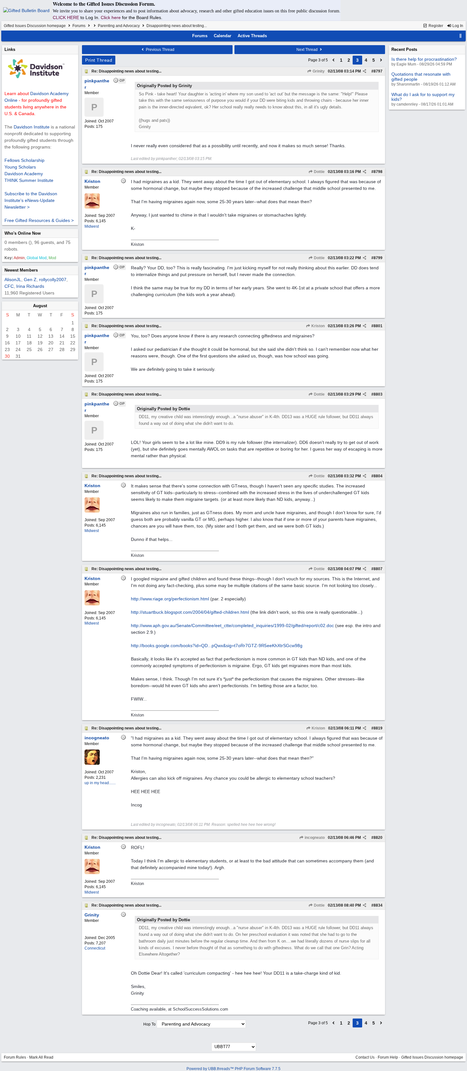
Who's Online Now (22, 233)
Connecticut (95, 948)
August (40, 305)
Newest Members (21, 270)
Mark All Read (41, 1057)
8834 (378, 905)
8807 (378, 569)
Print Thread (98, 60)
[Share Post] (364, 71)
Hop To (149, 1024)
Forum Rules (15, 1057)
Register (435, 26)
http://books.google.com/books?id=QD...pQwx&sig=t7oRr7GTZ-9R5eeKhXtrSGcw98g (216, 645)
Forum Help (388, 1057)
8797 (378, 71)
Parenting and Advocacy (119, 26)
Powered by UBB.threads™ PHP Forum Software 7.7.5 (233, 1069)
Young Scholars (20, 166)
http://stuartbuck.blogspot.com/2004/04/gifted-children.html (190, 612)
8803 (378, 394)
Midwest (92, 226)
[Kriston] (92, 207)
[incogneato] (92, 763)
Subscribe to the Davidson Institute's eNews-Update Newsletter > (30, 200)
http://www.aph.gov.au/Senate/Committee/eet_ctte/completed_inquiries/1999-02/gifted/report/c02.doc (232, 625)
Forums (78, 26)
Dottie (319, 171)
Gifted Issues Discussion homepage (35, 26)
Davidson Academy (23, 173)
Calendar (222, 35)
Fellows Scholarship (24, 160)
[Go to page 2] (333, 60)
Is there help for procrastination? (424, 59)
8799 (378, 258)
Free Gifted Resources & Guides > (39, 220)
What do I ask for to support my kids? (423, 97)
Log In (457, 26)
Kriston (317, 326)
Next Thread (307, 49)
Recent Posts (404, 49)
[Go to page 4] (381, 60)
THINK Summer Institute (28, 180)
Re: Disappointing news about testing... (126, 71)
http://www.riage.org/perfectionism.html (170, 598)
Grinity (318, 71)
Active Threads (252, 35)
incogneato (314, 837)
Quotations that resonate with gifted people (420, 76)
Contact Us (365, 1057)
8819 (378, 728)
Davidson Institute (32, 126)
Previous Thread (159, 49)
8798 (378, 171)
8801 (378, 326)
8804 (378, 476)
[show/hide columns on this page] (461, 35)
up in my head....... (100, 783)
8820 (378, 837)
